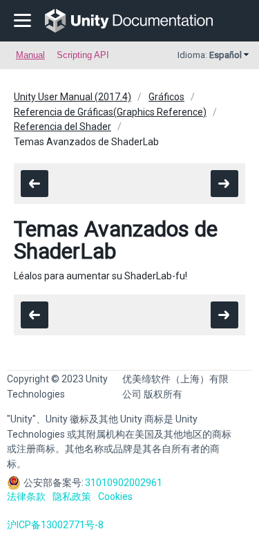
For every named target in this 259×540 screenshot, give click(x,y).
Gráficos (166, 96)
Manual (30, 55)
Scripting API (83, 55)
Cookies (115, 496)
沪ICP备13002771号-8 (55, 524)
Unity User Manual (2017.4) (72, 96)
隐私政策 (71, 496)
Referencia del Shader (62, 126)
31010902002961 (123, 482)
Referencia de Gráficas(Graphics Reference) (110, 112)
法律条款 (26, 496)
